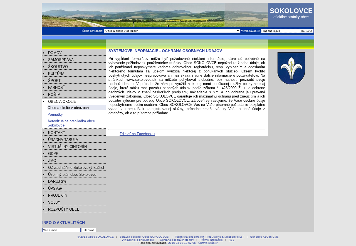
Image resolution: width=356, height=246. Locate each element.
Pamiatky (55, 114)
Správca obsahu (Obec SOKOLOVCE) (144, 236)
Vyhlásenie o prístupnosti (138, 239)
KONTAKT (56, 133)
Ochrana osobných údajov (177, 239)
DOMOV (55, 53)
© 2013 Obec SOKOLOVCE (96, 236)
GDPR (53, 154)
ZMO (52, 161)
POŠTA (54, 94)
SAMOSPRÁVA (61, 60)
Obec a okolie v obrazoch (68, 108)
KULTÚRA (56, 74)
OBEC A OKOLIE (62, 101)
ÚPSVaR (55, 188)
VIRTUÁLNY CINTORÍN (67, 147)
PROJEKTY (58, 195)
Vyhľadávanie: (251, 30)
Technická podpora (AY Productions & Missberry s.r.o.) (209, 236)
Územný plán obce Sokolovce (72, 174)
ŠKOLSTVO (58, 67)
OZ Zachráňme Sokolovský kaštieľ (76, 167)
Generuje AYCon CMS (264, 236)
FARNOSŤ (56, 88)
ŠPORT (54, 81)
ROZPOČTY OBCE (64, 209)
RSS (231, 239)
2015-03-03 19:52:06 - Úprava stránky (192, 242)
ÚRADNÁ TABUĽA (63, 140)
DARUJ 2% (57, 181)
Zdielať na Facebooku (137, 134)
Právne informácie (211, 239)
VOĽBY (54, 202)
